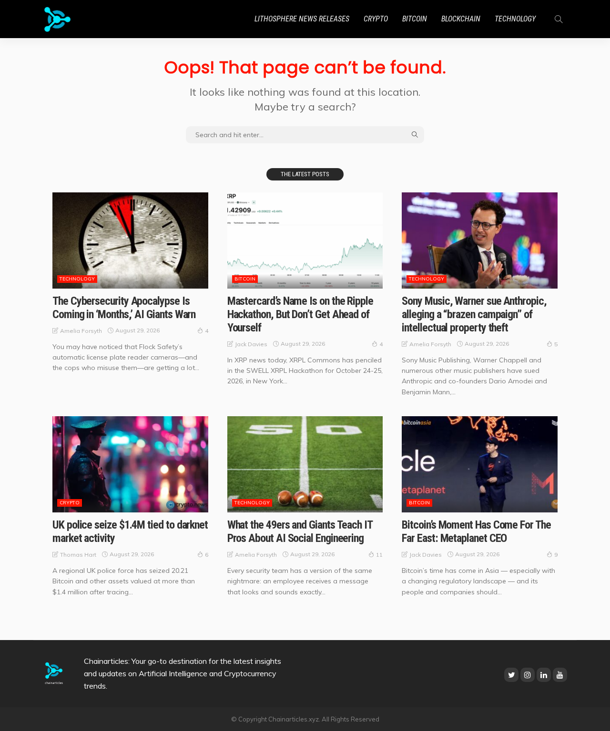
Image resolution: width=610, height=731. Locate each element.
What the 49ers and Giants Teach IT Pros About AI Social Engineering (299, 531)
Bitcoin (414, 18)
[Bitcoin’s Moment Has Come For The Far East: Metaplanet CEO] (480, 464)
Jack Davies (251, 344)
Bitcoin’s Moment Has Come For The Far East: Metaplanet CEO (476, 531)
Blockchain (460, 18)
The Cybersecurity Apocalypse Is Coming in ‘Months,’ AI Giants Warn (123, 307)
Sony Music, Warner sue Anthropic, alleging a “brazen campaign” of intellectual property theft (474, 314)
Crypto (376, 18)
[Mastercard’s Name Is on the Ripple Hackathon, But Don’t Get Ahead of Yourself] (305, 240)
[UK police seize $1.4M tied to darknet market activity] (130, 464)
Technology (515, 18)
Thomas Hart (78, 554)
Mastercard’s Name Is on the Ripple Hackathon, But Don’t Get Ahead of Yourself (300, 314)
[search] (558, 19)
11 (379, 554)
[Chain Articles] (57, 19)
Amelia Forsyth (81, 330)
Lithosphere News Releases (301, 18)
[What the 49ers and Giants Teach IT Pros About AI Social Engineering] (305, 464)
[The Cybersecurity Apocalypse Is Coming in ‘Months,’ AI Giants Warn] (130, 240)
